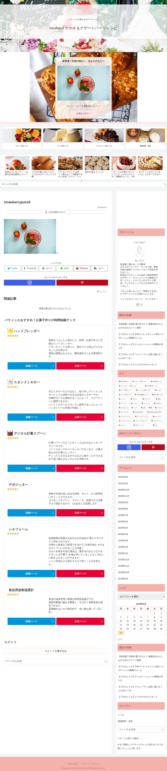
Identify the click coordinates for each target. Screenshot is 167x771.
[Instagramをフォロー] (29, 283)
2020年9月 (123, 502)
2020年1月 (123, 553)
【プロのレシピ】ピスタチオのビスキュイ (138, 364)
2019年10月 (123, 572)
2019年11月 (123, 566)
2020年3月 (123, 540)
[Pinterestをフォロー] (82, 283)
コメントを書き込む (56, 651)
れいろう (139, 260)
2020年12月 (123, 490)
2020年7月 (123, 515)
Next (165, 167)
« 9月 (120, 639)
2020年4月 (123, 534)
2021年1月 (123, 483)
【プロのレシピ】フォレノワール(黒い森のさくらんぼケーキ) (140, 356)
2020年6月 (123, 521)
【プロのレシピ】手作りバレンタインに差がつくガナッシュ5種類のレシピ (141, 336)
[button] (164, 184)
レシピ (121, 715)
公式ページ (80, 366)
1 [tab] (81, 181)
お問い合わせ (73, 764)
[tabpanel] (17, 166)
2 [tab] (85, 181)
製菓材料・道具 (125, 721)
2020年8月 (123, 509)
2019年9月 (123, 579)
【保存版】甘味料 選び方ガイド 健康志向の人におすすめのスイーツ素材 (140, 326)
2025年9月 (123, 477)
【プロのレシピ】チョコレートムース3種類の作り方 (140, 346)
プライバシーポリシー (90, 764)
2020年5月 (123, 528)
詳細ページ (31, 366)
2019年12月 (123, 559)
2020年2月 (123, 547)
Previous (2, 167)
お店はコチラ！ (83, 113)
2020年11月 (123, 496)
